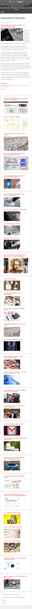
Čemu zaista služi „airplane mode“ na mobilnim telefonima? (13, 26)
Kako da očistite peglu (10, 279)
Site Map (4, 600)
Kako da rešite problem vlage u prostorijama (12, 293)
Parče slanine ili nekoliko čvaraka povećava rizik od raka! (13, 357)
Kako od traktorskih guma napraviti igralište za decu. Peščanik (14, 458)
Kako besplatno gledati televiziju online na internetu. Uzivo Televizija (16, 99)
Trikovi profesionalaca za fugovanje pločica (14, 134)
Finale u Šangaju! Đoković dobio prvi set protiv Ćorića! (15, 577)
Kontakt (4, 603)
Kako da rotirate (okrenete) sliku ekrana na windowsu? (15, 438)
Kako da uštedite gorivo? (11, 238)
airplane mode (12, 85)
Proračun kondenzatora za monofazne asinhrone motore (15, 558)
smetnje (7, 87)
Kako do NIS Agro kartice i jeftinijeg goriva (14, 476)
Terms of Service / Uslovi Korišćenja (10, 594)
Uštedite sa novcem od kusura (12, 541)
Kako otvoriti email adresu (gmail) (13, 424)
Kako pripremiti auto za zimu (12, 224)
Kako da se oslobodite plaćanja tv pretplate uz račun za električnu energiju (15, 495)
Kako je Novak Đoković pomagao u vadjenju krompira (14, 406)
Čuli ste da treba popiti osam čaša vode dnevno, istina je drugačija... (15, 372)
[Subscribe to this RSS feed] (30, 21)
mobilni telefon (25, 85)
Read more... (4, 89)
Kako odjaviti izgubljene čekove (13, 527)
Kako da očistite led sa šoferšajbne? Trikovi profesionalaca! (14, 194)
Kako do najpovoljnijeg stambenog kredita (14, 309)
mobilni (18, 85)
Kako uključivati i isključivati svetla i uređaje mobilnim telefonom (14, 154)
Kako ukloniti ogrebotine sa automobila (15, 209)
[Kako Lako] (16, 2)
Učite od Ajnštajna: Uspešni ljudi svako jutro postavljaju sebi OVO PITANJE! (15, 255)
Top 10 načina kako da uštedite (12, 512)
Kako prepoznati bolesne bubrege (13, 339)
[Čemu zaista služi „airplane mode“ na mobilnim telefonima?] (12, 40)
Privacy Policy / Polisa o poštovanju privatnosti (13, 597)
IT (8, 83)
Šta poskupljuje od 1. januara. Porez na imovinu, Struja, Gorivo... (15, 390)
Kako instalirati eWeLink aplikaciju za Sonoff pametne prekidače (14, 176)
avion (2, 87)
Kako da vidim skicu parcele (12, 117)
